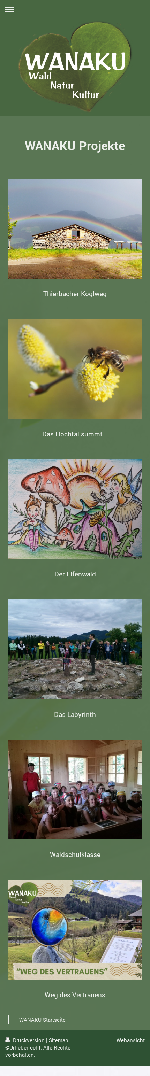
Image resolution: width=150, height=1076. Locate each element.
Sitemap (58, 1040)
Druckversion (29, 1040)
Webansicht (131, 1040)
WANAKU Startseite (42, 1019)
